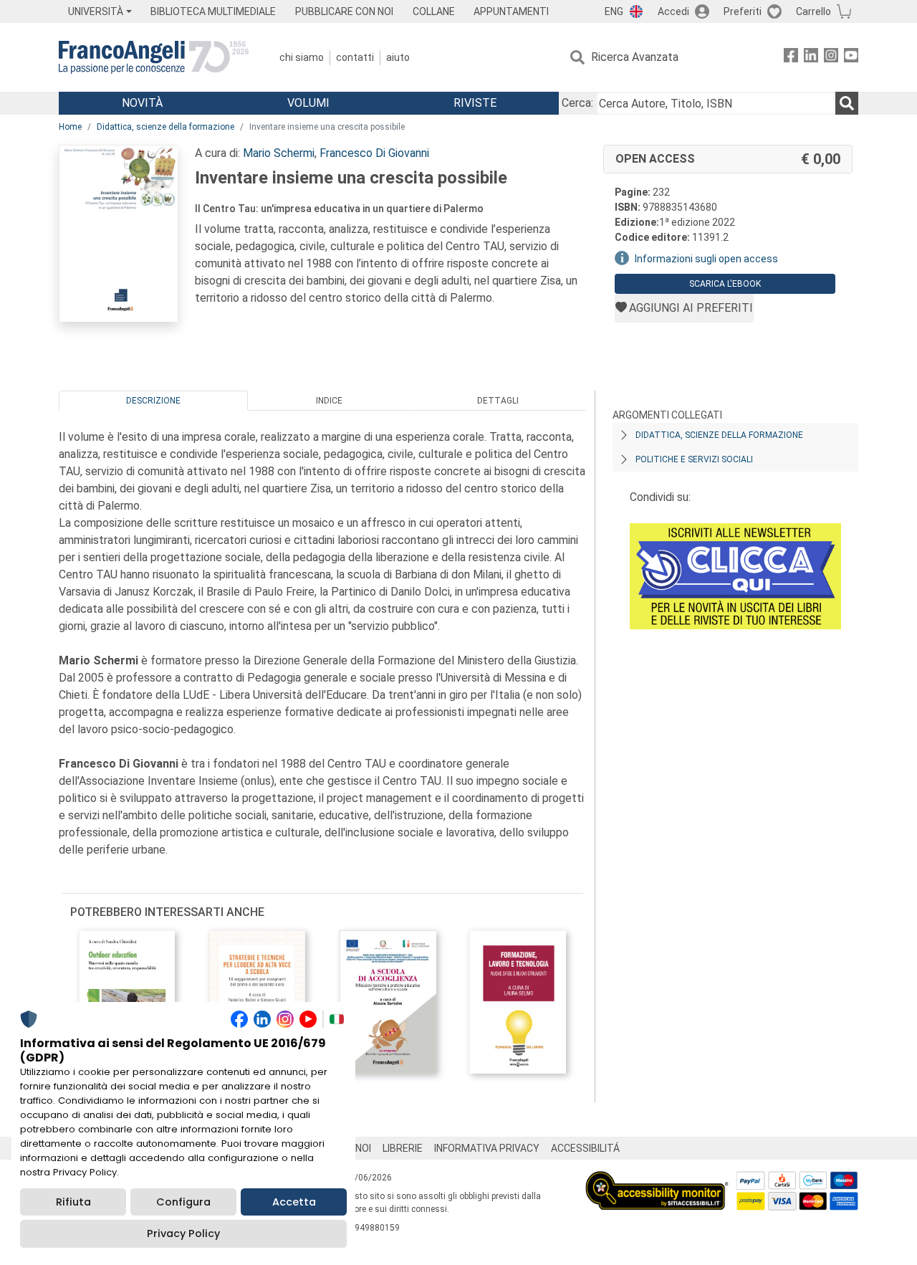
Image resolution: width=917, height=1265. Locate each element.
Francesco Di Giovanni (374, 153)
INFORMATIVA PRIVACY (486, 1148)
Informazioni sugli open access (706, 258)
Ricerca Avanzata (634, 57)
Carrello (813, 11)
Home (70, 127)
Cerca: (577, 103)
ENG (614, 11)
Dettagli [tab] (498, 401)
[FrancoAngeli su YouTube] (851, 57)
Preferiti (743, 11)
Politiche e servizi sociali (694, 459)
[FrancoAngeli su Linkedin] (811, 57)
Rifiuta (73, 1202)
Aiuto (398, 57)
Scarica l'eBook (725, 284)
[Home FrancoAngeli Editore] (154, 57)
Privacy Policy (183, 1233)
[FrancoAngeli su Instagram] (831, 57)
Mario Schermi (279, 153)
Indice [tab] (329, 401)
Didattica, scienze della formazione (165, 127)
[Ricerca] (846, 103)
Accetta (294, 1202)
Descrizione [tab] (153, 401)
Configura (183, 1202)
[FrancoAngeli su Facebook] (791, 57)
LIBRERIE (403, 1148)
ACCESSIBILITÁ (585, 1148)
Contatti (355, 57)
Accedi (673, 11)
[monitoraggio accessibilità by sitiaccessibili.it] (657, 1179)
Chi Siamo (301, 57)
